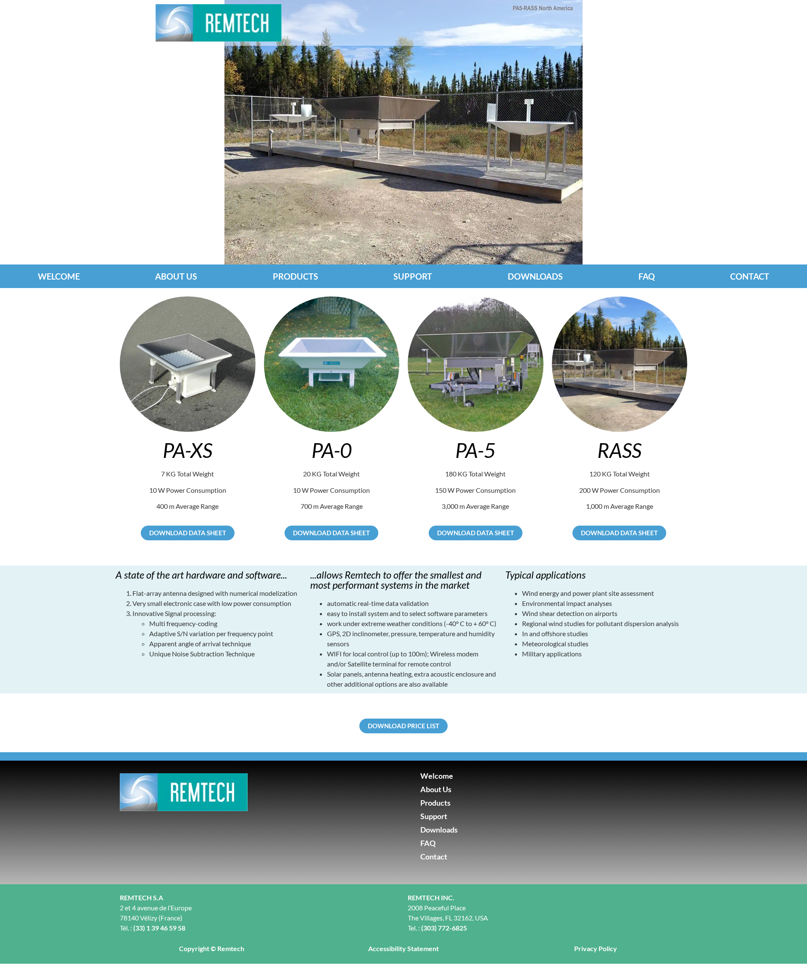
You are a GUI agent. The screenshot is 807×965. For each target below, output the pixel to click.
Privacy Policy (595, 948)
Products (295, 276)
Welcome (59, 276)
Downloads (535, 276)
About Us (176, 276)
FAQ (646, 276)
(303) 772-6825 (444, 928)
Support (412, 276)
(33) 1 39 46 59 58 (159, 928)
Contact (749, 276)
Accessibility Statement (403, 948)
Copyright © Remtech (211, 948)
